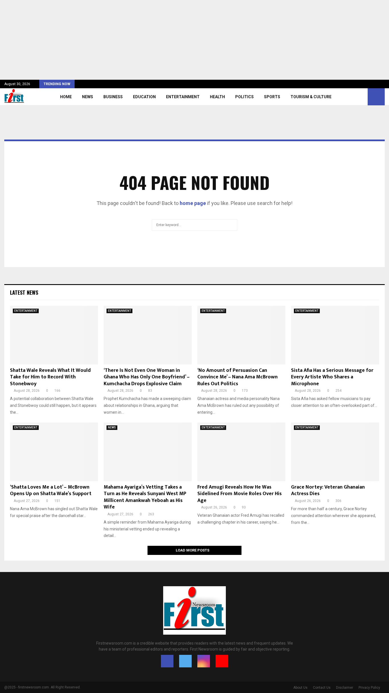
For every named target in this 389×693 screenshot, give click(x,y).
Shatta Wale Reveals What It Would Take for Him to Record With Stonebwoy (50, 377)
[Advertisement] (171, 40)
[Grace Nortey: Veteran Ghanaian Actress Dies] (335, 452)
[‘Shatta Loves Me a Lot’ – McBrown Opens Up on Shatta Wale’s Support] (54, 452)
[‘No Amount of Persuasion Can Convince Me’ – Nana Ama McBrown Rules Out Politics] (241, 335)
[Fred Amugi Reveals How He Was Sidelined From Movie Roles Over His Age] (241, 452)
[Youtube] (222, 661)
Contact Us (322, 688)
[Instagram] (203, 661)
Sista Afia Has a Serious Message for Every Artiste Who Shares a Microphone (332, 377)
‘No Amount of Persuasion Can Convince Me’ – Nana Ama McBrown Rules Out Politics (237, 377)
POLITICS (244, 97)
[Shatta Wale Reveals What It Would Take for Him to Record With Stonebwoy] (54, 335)
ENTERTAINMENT (183, 97)
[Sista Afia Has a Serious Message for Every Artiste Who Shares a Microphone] (335, 335)
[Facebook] (167, 661)
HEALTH (217, 97)
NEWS (87, 97)
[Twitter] (185, 661)
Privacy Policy (369, 688)
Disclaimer (344, 688)
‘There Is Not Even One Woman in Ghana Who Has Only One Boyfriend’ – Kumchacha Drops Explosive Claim (147, 377)
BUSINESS (113, 97)
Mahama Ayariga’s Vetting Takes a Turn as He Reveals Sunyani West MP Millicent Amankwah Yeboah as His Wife (145, 497)
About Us (300, 688)
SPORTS (272, 97)
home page (193, 203)
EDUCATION (144, 97)
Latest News (24, 292)
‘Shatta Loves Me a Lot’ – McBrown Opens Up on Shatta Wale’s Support (50, 490)
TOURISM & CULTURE (310, 97)
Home (66, 97)
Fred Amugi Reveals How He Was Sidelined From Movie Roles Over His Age (239, 494)
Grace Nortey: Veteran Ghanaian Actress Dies (328, 490)
